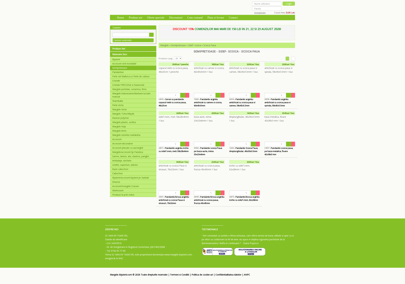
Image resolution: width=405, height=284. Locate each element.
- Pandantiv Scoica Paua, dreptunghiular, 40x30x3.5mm (243, 150)
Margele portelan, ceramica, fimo (129, 89)
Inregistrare (260, 12)
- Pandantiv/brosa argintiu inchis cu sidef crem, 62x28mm (244, 198)
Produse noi (135, 17)
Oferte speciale (155, 17)
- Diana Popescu (250, 243)
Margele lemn (119, 130)
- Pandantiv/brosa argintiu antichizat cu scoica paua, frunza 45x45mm (209, 200)
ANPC (247, 274)
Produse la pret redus (123, 194)
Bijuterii (116, 59)
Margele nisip (119, 126)
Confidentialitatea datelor (228, 274)
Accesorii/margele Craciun (125, 186)
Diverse (116, 181)
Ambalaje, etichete (121, 160)
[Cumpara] (183, 95)
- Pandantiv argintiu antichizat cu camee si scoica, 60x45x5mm (208, 102)
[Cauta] (151, 35)
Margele (164, 45)
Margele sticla (119, 109)
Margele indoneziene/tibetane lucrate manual (131, 95)
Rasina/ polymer (120, 117)
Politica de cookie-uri (202, 274)
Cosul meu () (284, 12)
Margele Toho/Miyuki (123, 113)
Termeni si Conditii (179, 274)
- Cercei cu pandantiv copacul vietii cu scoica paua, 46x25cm (172, 102)
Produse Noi (118, 48)
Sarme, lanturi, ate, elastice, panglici (130, 156)
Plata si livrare (215, 17)
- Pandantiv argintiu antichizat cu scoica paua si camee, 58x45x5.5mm (242, 102)
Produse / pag (165, 58)
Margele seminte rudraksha (126, 134)
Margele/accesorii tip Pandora (127, 152)
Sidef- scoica (194, 45)
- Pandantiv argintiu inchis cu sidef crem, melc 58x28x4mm (174, 150)
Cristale (116, 80)
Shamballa (117, 100)
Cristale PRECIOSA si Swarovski (128, 84)
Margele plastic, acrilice (124, 122)
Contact (233, 17)
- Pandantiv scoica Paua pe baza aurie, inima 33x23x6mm (208, 151)
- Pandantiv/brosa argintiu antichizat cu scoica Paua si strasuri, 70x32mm (174, 200)
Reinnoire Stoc (119, 54)
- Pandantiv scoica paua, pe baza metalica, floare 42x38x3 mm (279, 151)
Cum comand (195, 17)
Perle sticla (117, 105)
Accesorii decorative (122, 143)
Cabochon (117, 173)
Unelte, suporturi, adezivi (125, 164)
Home (120, 17)
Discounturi (176, 17)
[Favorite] (187, 95)
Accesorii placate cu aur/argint (127, 147)
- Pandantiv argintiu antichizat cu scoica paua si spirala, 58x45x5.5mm (278, 102)
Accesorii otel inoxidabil (124, 63)
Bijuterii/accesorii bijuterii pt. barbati (130, 177)
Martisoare (118, 190)
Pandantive (118, 72)
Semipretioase (119, 67)
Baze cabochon (120, 169)
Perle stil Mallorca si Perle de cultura (130, 76)
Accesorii (117, 139)
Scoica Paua (209, 45)
